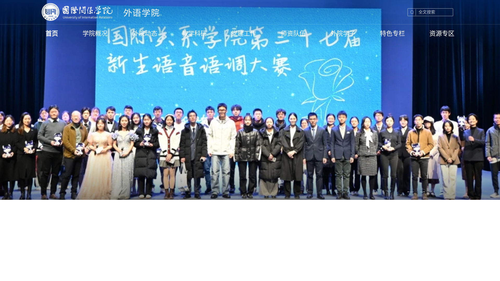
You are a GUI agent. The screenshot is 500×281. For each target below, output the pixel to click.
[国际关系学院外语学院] (101, 12)
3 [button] (411, 188)
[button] (379, 188)
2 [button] (401, 188)
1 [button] (391, 188)
